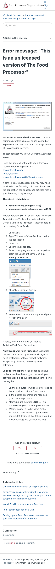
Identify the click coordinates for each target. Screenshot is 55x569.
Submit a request (39, 462)
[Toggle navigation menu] (45, 2)
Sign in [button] (46, 7)
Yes (19, 448)
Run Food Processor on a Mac (18, 509)
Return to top (10, 472)
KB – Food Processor (12, 15)
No (35, 448)
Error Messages (28, 18)
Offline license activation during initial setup (25, 486)
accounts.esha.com (13, 170)
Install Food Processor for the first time (23, 504)
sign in (12, 543)
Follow (8, 86)
